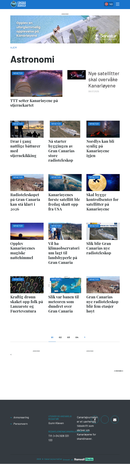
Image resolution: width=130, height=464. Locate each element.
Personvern (20, 423)
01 (52, 337)
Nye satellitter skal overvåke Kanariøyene (103, 79)
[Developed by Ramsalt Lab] (83, 459)
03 (68, 337)
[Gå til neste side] (84, 339)
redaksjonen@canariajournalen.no (68, 431)
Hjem (13, 47)
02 (60, 337)
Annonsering (21, 417)
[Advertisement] (37, 372)
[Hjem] (18, 4)
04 (76, 337)
